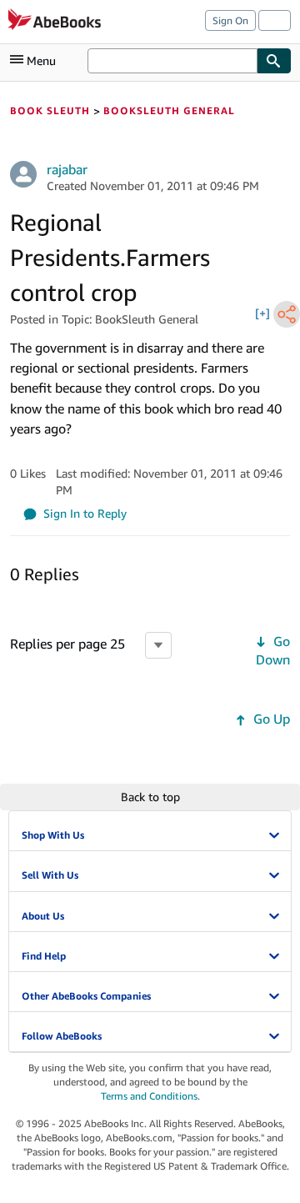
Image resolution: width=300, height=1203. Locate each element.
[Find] (274, 60)
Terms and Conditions (149, 1096)
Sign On (230, 20)
